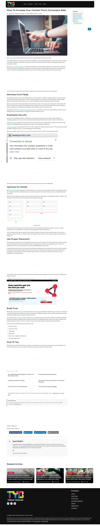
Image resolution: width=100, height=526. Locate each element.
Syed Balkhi (11, 13)
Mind (36, 4)
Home (25, 4)
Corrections (74, 508)
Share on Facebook (16, 432)
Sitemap (73, 503)
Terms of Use (74, 496)
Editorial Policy (75, 505)
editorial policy (56, 393)
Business (30, 4)
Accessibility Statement (77, 501)
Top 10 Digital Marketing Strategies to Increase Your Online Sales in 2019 (21, 375)
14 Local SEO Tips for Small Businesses (17, 386)
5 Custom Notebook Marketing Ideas (47, 374)
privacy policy (37, 521)
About (44, 4)
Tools (40, 4)
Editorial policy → (18, 404)
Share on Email (54, 432)
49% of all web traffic (14, 190)
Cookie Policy (44, 521)
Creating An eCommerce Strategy (16, 380)
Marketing (14, 425)
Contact (73, 493)
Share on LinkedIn (41, 432)
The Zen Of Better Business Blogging (47, 386)
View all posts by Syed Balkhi (20, 453)
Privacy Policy (74, 498)
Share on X (29, 432)
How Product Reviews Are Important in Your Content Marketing (51, 381)
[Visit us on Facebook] (8, 503)
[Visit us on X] (11, 503)
